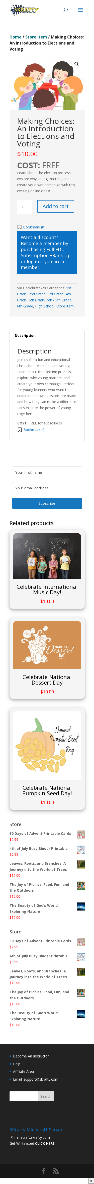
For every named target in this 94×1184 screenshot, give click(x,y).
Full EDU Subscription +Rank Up (46, 252)
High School (44, 306)
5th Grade (37, 300)
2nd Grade (37, 294)
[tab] (47, 335)
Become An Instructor (31, 1056)
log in (33, 261)
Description (25, 335)
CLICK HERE (45, 1143)
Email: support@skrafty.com (35, 1079)
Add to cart (56, 206)
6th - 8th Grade (59, 300)
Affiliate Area (23, 1071)
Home (16, 37)
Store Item (36, 37)
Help (16, 1063)
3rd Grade (56, 294)
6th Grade (25, 306)
